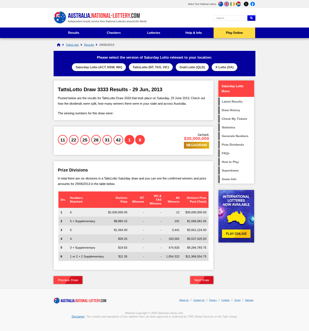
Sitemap (249, 300)
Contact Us (199, 300)
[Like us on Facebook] (252, 4)
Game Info (229, 179)
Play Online (234, 32)
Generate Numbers (235, 136)
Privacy (213, 300)
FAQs (226, 153)
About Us (184, 300)
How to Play (230, 162)
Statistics (228, 127)
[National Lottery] (59, 45)
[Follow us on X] (246, 4)
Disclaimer (78, 316)
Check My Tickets (234, 118)
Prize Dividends (233, 144)
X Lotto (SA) (224, 67)
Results (73, 32)
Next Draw (201, 280)
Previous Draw (68, 280)
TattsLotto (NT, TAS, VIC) (151, 67)
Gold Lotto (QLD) (192, 67)
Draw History (231, 110)
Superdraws (230, 170)
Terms (237, 300)
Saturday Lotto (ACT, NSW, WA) (99, 67)
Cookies (225, 300)
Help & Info (193, 32)
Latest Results (232, 101)
